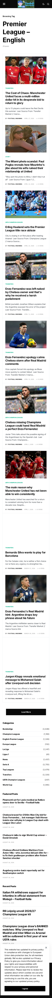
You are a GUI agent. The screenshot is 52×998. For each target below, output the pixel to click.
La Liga (6, 749)
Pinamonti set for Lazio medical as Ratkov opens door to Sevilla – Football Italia (24, 801)
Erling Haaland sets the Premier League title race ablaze (25, 228)
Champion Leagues (11, 734)
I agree (25, 988)
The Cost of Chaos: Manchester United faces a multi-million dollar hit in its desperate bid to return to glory (25, 98)
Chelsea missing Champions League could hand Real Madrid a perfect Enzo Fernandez (25, 426)
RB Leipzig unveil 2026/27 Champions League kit (19, 912)
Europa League (9, 744)
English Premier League (13, 739)
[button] (4, 4)
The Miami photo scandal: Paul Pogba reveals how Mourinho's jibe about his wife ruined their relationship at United (25, 166)
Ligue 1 (7, 156)
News (5, 759)
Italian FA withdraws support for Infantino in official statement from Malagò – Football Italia (24, 896)
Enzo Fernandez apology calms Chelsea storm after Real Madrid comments (25, 360)
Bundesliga (8, 729)
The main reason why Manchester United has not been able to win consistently (26, 491)
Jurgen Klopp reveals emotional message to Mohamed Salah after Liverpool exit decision (25, 680)
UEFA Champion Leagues (14, 222)
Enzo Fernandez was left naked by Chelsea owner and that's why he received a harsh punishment (25, 293)
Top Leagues (8, 769)
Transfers (9, 88)
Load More (26, 712)
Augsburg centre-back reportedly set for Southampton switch (24, 871)
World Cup (7, 785)
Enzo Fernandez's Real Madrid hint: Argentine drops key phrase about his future (24, 615)
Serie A (6, 764)
